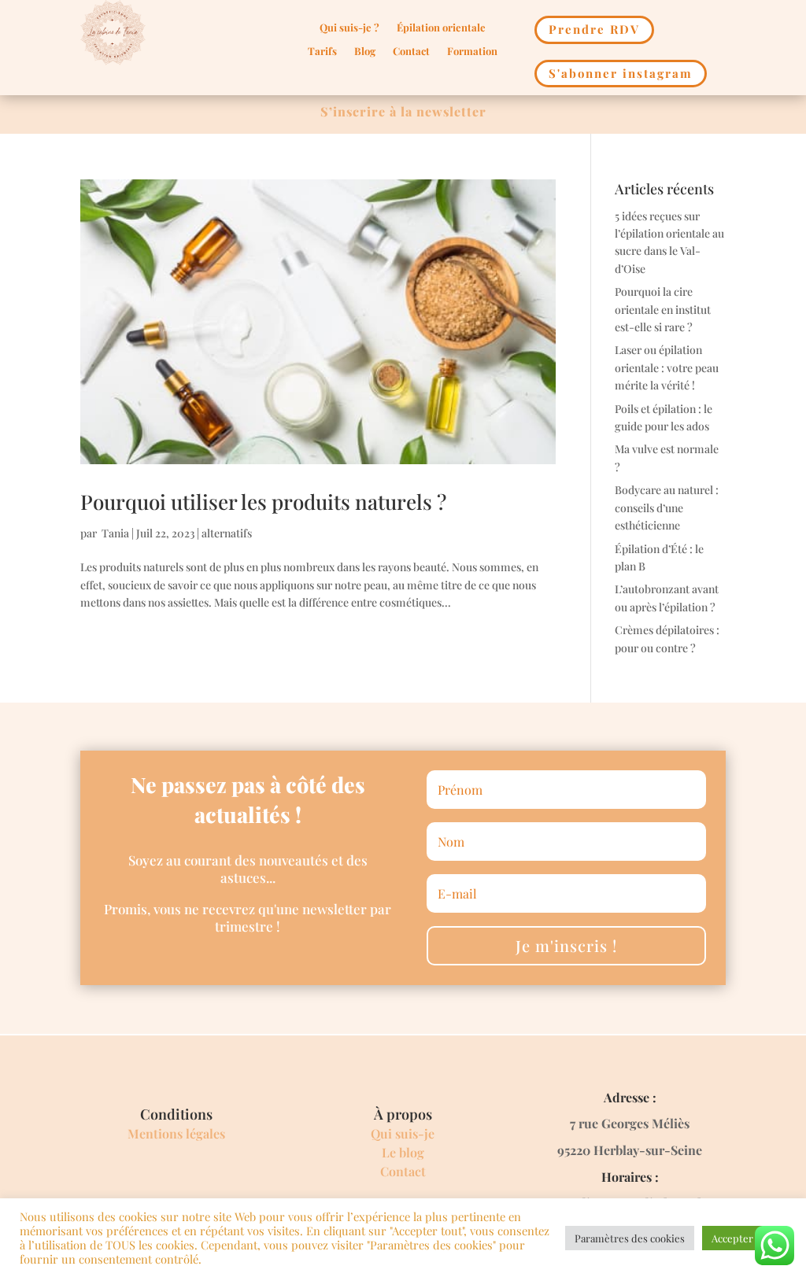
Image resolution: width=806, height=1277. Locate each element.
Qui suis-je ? (349, 28)
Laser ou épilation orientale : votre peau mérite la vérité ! (667, 367)
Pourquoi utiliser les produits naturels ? (263, 501)
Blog (364, 51)
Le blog (403, 1152)
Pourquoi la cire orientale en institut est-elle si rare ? (663, 309)
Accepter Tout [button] (744, 1238)
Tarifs (322, 51)
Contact (411, 51)
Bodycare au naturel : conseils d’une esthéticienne (667, 507)
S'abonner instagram (621, 73)
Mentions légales (176, 1133)
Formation (472, 51)
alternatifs (227, 533)
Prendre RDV (594, 29)
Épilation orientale (441, 28)
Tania (114, 533)
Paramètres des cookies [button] (630, 1238)
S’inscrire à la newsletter (403, 111)
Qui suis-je (402, 1133)
